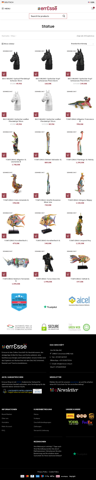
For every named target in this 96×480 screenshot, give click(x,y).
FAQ (3, 430)
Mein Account (7, 426)
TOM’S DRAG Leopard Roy (80, 240)
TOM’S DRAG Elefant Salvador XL (48, 159)
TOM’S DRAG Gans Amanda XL (16, 200)
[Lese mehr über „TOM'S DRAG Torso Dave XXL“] (36, 274)
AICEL (19, 382)
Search (64, 16)
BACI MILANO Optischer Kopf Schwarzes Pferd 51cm (80, 79)
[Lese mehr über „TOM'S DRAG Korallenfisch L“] (4, 236)
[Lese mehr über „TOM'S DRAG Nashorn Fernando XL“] (4, 274)
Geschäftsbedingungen (42, 422)
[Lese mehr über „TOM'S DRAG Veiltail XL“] (68, 274)
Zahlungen (38, 426)
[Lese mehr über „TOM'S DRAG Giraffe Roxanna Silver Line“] (36, 195)
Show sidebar (9, 44)
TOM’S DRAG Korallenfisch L (16, 240)
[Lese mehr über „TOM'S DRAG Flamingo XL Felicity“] (68, 155)
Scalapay (37, 418)
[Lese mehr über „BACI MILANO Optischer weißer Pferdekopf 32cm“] (36, 114)
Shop (13, 36)
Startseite (5, 36)
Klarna (36, 414)
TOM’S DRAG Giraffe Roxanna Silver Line (47, 201)
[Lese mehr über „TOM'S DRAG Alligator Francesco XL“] (68, 114)
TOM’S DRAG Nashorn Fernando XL (16, 280)
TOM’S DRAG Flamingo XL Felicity (80, 159)
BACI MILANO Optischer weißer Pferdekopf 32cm (48, 120)
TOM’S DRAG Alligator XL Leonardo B (16, 160)
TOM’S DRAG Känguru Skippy (80, 200)
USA (92, 2)
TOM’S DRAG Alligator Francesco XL (80, 120)
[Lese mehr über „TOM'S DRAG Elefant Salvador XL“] (36, 155)
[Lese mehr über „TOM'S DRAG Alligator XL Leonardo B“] (4, 155)
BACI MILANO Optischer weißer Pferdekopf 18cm (16, 120)
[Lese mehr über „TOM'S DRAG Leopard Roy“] (68, 236)
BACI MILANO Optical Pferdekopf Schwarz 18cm (16, 79)
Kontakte (5, 422)
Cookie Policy (54, 472)
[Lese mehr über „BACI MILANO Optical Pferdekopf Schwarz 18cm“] (4, 74)
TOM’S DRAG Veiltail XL (80, 279)
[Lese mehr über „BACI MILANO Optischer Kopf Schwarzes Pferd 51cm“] (68, 74)
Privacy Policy (42, 472)
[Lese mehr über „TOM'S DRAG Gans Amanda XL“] (4, 195)
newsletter (74, 382)
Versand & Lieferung (41, 430)
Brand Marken (7, 414)
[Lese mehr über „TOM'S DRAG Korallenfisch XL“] (36, 236)
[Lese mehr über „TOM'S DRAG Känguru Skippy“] (68, 195)
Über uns (5, 418)
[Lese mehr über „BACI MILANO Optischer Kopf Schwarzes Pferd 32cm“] (36, 74)
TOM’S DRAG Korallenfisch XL (48, 240)
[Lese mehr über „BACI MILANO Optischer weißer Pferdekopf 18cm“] (4, 114)
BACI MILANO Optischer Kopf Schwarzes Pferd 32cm (48, 79)
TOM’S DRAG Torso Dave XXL (48, 279)
